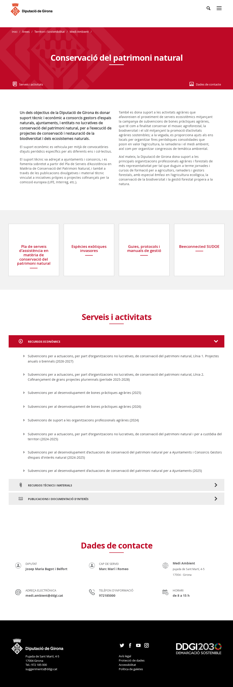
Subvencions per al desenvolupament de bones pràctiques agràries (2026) (84, 406)
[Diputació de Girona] (32, 9)
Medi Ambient (79, 32)
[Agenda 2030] (199, 648)
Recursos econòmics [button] (43, 342)
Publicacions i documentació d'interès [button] (58, 499)
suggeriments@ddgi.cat (41, 669)
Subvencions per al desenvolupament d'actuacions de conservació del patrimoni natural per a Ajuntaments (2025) (115, 470)
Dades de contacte (208, 84)
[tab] (116, 341)
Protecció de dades (131, 660)
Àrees (26, 32)
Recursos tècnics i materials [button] (49, 485)
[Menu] (220, 9)
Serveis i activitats (31, 84)
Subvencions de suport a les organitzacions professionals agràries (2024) (83, 420)
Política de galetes (131, 669)
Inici (15, 32)
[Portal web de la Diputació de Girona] (37, 645)
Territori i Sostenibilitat (49, 32)
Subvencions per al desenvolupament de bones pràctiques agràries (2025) (84, 392)
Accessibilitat (127, 665)
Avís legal (125, 656)
